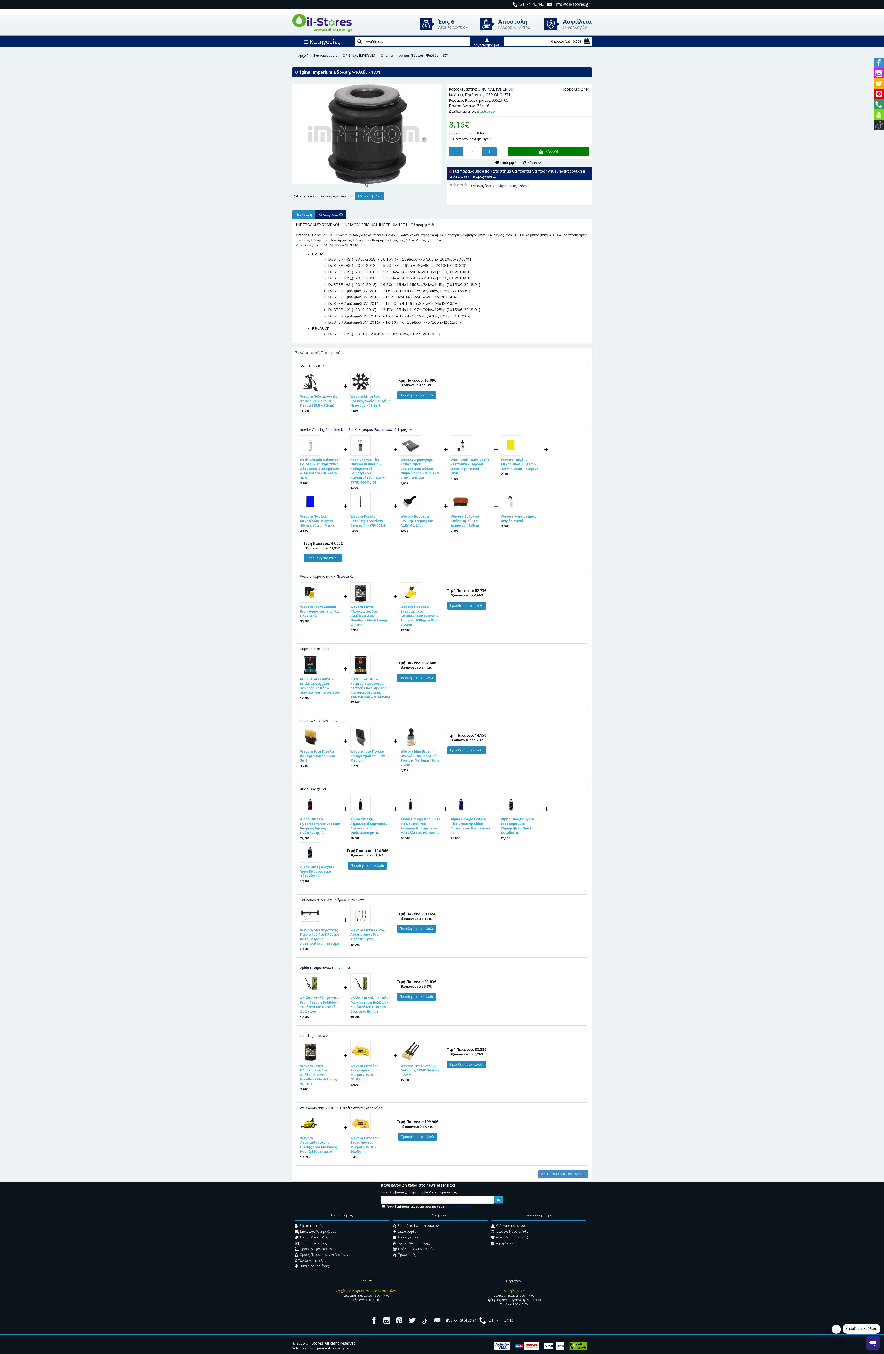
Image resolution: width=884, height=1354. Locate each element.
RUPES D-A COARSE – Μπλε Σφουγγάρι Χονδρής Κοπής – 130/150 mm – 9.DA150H (319, 686)
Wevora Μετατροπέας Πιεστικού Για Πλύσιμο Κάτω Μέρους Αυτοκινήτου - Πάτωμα (320, 937)
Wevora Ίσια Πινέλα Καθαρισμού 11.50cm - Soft (318, 755)
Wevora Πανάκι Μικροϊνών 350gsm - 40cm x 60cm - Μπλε (317, 521)
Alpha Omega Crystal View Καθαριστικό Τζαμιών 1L (317, 871)
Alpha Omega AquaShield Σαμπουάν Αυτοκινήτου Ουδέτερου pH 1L (368, 826)
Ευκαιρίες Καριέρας (314, 1266)
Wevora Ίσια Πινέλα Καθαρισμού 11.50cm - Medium (369, 755)
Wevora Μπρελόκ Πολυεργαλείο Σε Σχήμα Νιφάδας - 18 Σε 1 (370, 400)
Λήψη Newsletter (508, 1243)
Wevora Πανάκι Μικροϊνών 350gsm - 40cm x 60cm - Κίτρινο (519, 464)
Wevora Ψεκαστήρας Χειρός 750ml (518, 518)
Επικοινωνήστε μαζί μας (318, 1231)
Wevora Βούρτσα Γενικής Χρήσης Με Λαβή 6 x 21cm (417, 521)
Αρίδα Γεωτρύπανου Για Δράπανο (325, 967)
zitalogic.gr (342, 1348)
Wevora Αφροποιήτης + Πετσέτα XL (326, 576)
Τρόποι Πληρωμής (313, 1243)
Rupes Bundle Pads (314, 649)
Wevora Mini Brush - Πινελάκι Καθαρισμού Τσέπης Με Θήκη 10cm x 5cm (420, 758)
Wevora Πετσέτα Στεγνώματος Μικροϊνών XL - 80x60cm (364, 1072)
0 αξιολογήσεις (481, 185)
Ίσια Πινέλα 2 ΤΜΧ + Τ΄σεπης (321, 721)
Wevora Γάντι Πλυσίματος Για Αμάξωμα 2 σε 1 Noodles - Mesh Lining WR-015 (368, 615)
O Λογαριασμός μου (511, 1225)
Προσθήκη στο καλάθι (416, 395)
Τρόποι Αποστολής (314, 1237)
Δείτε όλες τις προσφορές (563, 1174)
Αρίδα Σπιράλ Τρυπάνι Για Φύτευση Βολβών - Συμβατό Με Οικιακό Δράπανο (320, 1005)
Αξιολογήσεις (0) (331, 214)
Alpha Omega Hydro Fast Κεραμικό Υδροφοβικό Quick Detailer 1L (517, 826)
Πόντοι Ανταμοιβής (312, 1260)
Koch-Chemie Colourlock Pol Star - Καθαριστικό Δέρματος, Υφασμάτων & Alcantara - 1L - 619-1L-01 (320, 468)
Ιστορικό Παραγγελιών (512, 1231)
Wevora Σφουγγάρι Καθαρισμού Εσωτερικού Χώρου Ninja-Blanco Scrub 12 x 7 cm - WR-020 (420, 468)
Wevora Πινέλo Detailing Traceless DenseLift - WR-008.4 (367, 521)
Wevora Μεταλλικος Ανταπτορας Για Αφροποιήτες (367, 934)
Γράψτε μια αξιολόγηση (512, 185)
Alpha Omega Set (313, 789)
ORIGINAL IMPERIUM (496, 89)
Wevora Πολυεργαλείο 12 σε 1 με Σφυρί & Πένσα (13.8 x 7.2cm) (319, 400)
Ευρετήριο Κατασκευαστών (418, 1225)
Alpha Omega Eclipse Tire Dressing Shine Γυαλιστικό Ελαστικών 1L (470, 826)
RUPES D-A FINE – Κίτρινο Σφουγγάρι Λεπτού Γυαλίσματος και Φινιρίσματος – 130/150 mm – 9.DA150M (370, 688)
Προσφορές (407, 1255)
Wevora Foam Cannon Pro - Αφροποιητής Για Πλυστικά (319, 611)
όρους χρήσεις (457, 1207)
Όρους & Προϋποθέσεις (318, 1249)
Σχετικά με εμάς (311, 1225)
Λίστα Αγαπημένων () (512, 1237)
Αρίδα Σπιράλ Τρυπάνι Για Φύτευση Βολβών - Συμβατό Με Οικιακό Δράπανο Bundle (370, 1005)
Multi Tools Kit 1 (312, 366)
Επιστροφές (407, 1231)
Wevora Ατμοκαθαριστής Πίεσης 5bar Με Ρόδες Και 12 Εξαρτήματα (318, 1145)
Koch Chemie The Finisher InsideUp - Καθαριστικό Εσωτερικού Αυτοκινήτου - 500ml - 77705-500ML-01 (369, 470)
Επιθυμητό (508, 163)
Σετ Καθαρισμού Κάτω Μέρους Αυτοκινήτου (333, 900)
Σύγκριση (534, 163)
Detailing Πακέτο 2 (314, 1035)
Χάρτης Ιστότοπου (411, 1237)
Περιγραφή (304, 214)
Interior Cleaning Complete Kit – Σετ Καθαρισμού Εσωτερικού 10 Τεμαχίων (356, 429)
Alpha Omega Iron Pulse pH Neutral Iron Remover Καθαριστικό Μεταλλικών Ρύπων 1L (420, 826)
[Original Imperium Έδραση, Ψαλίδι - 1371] (367, 134)
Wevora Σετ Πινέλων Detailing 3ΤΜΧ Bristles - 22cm (420, 1070)
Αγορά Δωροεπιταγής (414, 1243)
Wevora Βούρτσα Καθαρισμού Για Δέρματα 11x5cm (465, 521)
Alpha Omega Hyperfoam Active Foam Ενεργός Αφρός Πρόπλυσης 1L (320, 826)
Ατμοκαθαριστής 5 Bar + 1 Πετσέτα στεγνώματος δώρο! (341, 1108)
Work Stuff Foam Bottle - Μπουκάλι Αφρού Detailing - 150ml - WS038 (470, 466)
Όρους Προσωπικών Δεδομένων (324, 1255)
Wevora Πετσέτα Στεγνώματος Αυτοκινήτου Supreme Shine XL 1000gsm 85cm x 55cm (420, 615)
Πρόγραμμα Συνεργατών (416, 1249)
